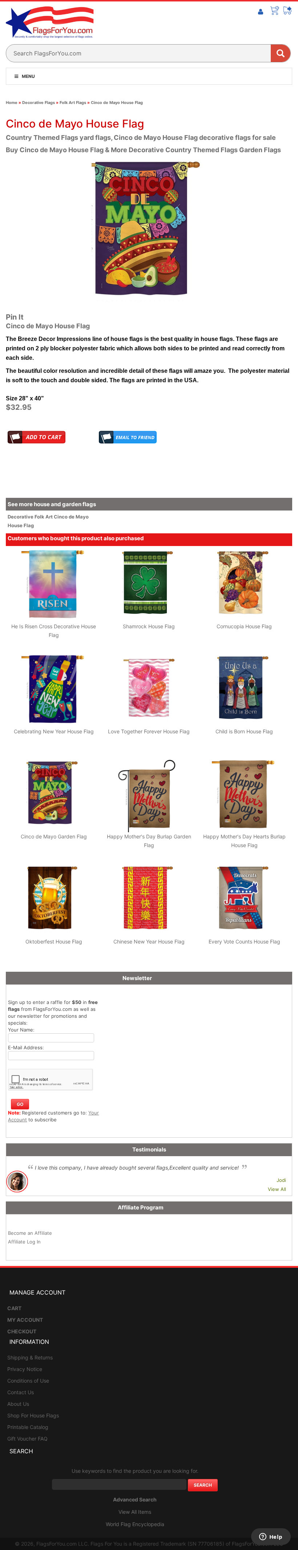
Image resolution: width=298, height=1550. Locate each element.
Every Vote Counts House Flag (244, 941)
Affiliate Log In (24, 1242)
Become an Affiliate (30, 1233)
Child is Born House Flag (244, 731)
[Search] (280, 53)
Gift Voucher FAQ (27, 1439)
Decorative (21, 517)
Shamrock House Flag (149, 626)
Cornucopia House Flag (244, 626)
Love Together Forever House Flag (149, 731)
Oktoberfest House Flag (53, 941)
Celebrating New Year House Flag (54, 731)
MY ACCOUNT (25, 1320)
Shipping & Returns (30, 1357)
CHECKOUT (21, 1331)
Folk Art (44, 517)
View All (277, 1189)
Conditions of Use (28, 1381)
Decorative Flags (38, 102)
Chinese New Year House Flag (149, 941)
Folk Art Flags (73, 102)
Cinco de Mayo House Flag (117, 102)
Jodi (281, 1180)
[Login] (260, 12)
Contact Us (20, 1392)
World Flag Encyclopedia (135, 1524)
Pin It (15, 317)
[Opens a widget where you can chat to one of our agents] (271, 1537)
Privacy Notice (24, 1369)
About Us (18, 1404)
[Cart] (274, 10)
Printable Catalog (27, 1427)
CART (14, 1308)
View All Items (134, 1512)
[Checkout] (287, 10)
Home (11, 102)
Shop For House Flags (33, 1415)
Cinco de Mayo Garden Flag (54, 836)
